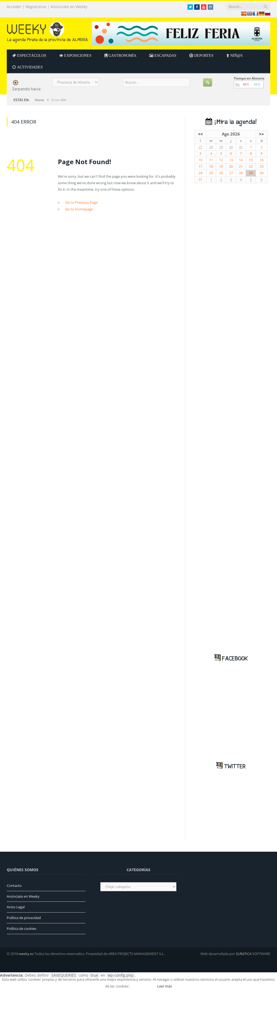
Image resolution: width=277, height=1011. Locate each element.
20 (231, 166)
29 (221, 147)
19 (221, 166)
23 (261, 166)
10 (200, 160)
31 (241, 147)
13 (231, 160)
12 (221, 160)
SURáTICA (244, 953)
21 (241, 166)
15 (251, 160)
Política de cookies (21, 928)
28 (211, 147)
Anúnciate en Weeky (69, 6)
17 (200, 166)
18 (211, 166)
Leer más (164, 986)
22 (251, 166)
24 (200, 173)
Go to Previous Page (81, 202)
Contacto (14, 885)
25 (211, 173)
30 (231, 147)
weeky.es (26, 953)
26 (221, 173)
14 (241, 160)
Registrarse (36, 6)
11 (211, 160)
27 (200, 147)
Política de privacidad (24, 917)
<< (200, 134)
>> (261, 134)
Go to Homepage (79, 209)
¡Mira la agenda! (234, 122)
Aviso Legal (16, 906)
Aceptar (143, 986)
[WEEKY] (47, 31)
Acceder (14, 6)
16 (261, 160)
